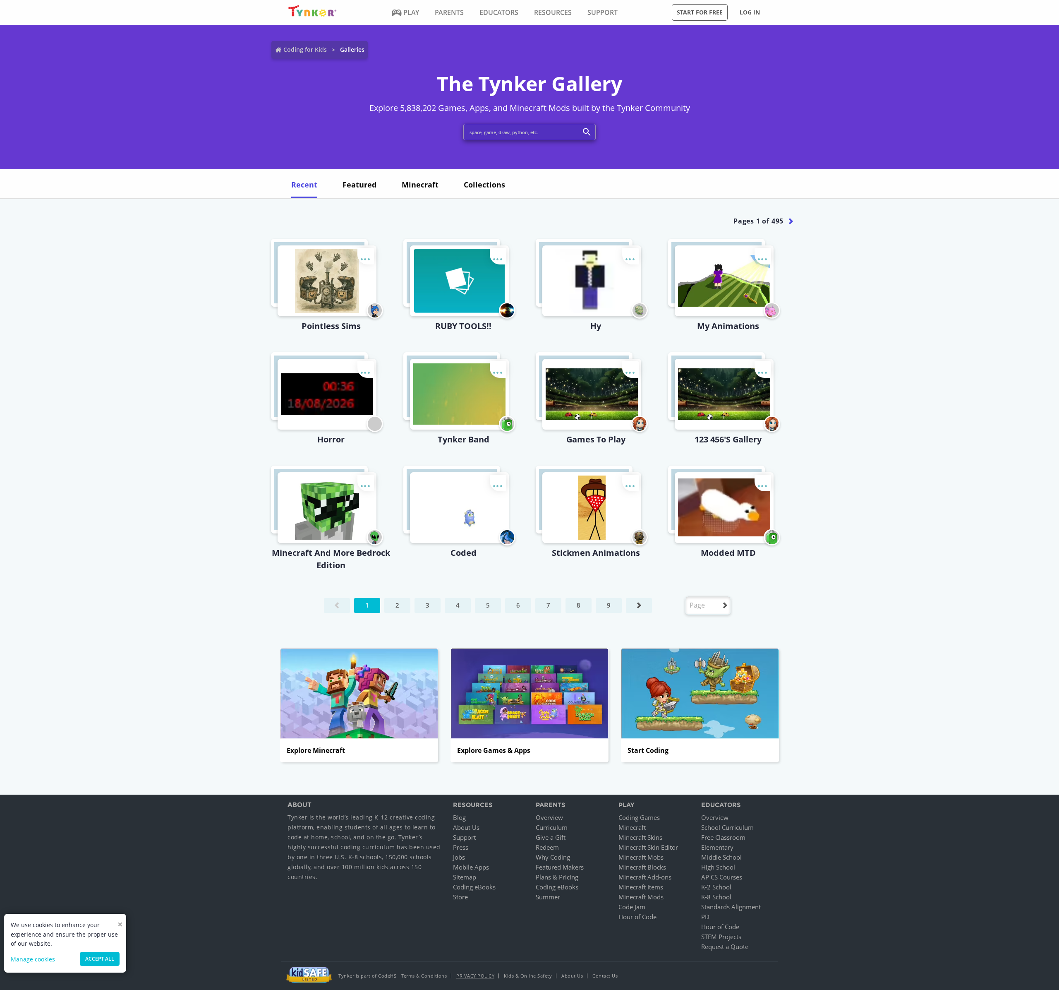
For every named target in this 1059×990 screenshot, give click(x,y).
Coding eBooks (474, 887)
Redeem (547, 847)
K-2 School (716, 887)
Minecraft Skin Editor (648, 847)
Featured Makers (560, 867)
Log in (750, 12)
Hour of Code (637, 917)
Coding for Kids (305, 49)
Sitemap (464, 877)
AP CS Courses (721, 877)
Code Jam (631, 907)
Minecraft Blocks (642, 867)
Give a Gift (550, 837)
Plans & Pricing (557, 877)
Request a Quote (724, 946)
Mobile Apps (471, 867)
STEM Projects (721, 936)
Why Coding (553, 857)
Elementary (717, 847)
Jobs (459, 857)
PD (705, 917)
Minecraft (632, 827)
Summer (548, 897)
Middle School (721, 857)
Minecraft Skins (640, 837)
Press (460, 847)
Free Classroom (723, 837)
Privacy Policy (475, 976)
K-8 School (716, 897)
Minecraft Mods (641, 897)
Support (464, 837)
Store (460, 897)
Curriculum (552, 827)
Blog (459, 817)
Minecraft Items (640, 887)
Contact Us (605, 976)
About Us (466, 827)
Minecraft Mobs (641, 857)
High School (718, 867)
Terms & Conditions (424, 976)
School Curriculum (727, 827)
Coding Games (639, 817)
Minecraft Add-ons (644, 877)
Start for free (700, 12)
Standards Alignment (731, 907)
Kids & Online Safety (528, 976)
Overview (549, 817)
